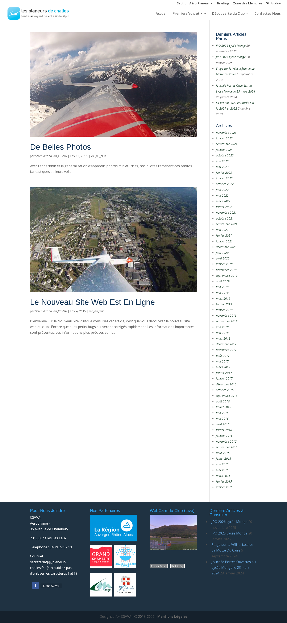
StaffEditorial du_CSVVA (51, 156)
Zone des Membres (247, 3)
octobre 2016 (225, 390)
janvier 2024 (224, 150)
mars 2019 (223, 298)
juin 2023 (222, 161)
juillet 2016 (223, 407)
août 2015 (223, 453)
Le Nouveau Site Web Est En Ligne (92, 302)
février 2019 (224, 304)
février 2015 (224, 481)
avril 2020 (222, 258)
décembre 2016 (226, 384)
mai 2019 (222, 293)
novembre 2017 (226, 350)
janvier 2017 (224, 378)
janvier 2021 (224, 241)
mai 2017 (222, 361)
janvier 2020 (224, 264)
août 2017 (223, 356)
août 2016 (223, 401)
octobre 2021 (225, 218)
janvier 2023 (224, 178)
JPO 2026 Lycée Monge (231, 46)
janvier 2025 (224, 138)
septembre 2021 (226, 224)
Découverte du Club (228, 14)
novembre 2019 (226, 270)
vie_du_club (98, 156)
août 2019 (223, 281)
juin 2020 (222, 253)
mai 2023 (222, 167)
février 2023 (224, 173)
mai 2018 (222, 333)
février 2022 (224, 207)
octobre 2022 (225, 184)
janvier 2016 (224, 436)
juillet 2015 (223, 458)
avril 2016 (222, 424)
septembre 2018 (226, 321)
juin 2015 (222, 464)
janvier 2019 (224, 310)
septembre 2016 (226, 396)
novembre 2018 (226, 315)
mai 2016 (222, 419)
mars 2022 (223, 201)
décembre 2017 (226, 344)
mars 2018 (223, 338)
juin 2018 (222, 327)
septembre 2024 (226, 144)
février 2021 (224, 235)
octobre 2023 (225, 155)
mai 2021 (222, 230)
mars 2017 (223, 367)
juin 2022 (222, 190)
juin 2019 (222, 287)
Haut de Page (177, 566)
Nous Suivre (51, 586)
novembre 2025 (226, 133)
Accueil (161, 14)
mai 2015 (222, 470)
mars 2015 (223, 476)
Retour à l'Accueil (158, 566)
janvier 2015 (224, 487)
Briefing (223, 3)
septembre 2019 (226, 276)
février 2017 (224, 373)
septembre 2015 (226, 447)
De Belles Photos (60, 147)
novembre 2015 (226, 441)
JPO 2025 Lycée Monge (231, 57)
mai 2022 (222, 195)
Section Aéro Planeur (193, 3)
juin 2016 (222, 413)
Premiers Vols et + (188, 14)
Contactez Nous (267, 14)
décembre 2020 (226, 247)
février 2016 (224, 430)
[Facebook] (35, 585)
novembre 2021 (226, 212)
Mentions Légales (172, 616)
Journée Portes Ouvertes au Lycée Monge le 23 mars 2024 (234, 567)
